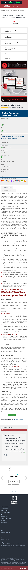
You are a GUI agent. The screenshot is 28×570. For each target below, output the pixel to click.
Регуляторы (3, 527)
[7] (7, 107)
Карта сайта (3, 534)
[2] (2, 107)
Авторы (2, 535)
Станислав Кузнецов (18, 419)
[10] (10, 107)
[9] (9, 107)
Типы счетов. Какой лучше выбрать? (12, 42)
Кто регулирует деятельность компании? (13, 48)
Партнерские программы (5, 506)
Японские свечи (4, 526)
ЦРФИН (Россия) (6, 136)
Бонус (9, 484)
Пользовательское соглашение (6, 548)
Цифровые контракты (5, 508)
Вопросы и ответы (5, 539)
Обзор (13, 484)
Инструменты (4, 516)
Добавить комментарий (13, 454)
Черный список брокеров (5, 512)
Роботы (2, 524)
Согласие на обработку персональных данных (9, 555)
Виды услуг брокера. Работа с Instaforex (13, 30)
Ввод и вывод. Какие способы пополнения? (13, 36)
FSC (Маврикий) (12, 138)
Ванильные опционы (4, 510)
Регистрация (12, 415)
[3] (3, 107)
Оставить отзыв (8, 430)
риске (9, 558)
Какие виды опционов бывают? (14, 54)
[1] (1, 107)
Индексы (3, 520)
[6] (6, 107)
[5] (5, 107)
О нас (2, 530)
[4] (4, 107)
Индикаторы (4, 522)
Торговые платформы (6, 518)
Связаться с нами (5, 537)
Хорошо (23, 568)
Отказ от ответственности (5, 550)
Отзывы (7, 58)
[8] (8, 107)
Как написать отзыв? (5, 532)
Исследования (4, 514)
